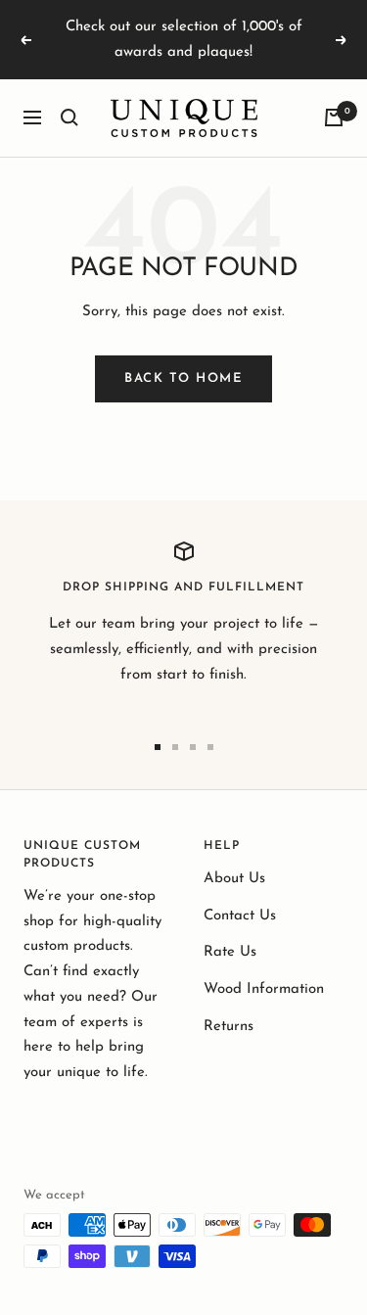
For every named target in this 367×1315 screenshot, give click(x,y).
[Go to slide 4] (210, 747)
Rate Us (230, 952)
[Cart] (334, 117)
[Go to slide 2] (175, 747)
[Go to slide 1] (158, 747)
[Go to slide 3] (193, 747)
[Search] (69, 117)
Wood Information (264, 989)
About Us (234, 878)
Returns (228, 1026)
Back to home (183, 378)
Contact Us (240, 916)
